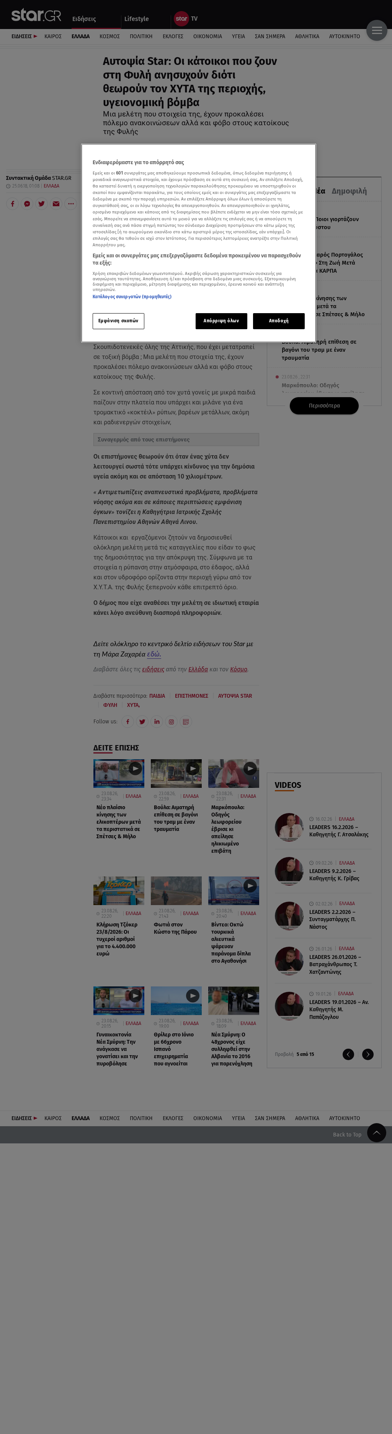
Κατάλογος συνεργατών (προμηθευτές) (132, 296)
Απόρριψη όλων (221, 320)
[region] (198, 243)
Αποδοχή (279, 320)
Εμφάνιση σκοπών (118, 320)
